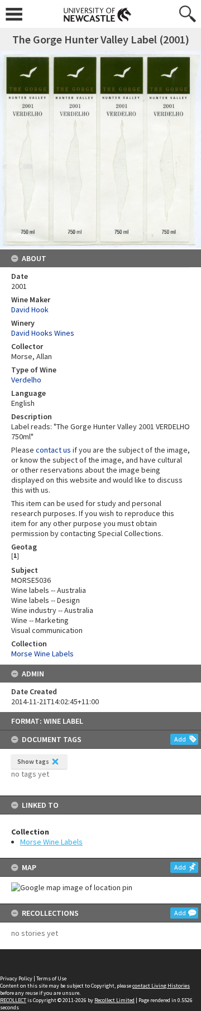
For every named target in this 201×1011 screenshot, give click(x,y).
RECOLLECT (13, 1000)
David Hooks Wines (42, 333)
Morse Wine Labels (51, 842)
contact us (53, 450)
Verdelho (26, 380)
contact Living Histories (161, 985)
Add (180, 739)
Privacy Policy (16, 978)
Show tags (33, 761)
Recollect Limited (114, 1000)
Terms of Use (51, 978)
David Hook (30, 310)
